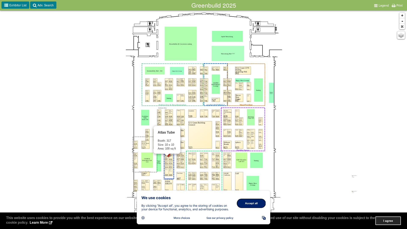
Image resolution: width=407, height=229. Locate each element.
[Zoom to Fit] (402, 26)
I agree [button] (388, 220)
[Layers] (401, 35)
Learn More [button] (39, 222)
